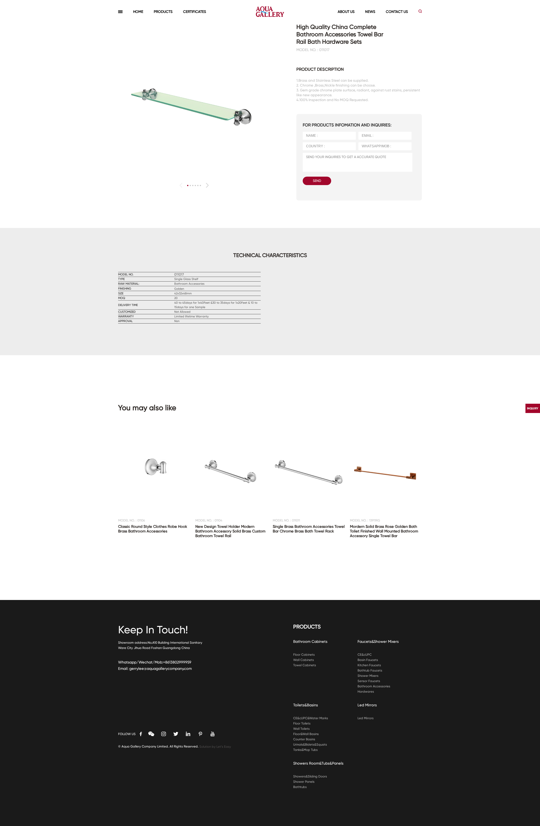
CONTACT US (397, 11)
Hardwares (366, 691)
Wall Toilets (301, 729)
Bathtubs (300, 787)
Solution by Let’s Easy (215, 747)
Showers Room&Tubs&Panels (318, 763)
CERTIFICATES (194, 11)
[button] (207, 185)
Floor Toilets (301, 723)
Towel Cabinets (304, 665)
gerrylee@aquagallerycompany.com (160, 668)
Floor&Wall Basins (306, 734)
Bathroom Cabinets (310, 641)
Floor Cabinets (304, 655)
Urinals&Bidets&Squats (310, 744)
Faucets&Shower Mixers (378, 641)
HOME (138, 11)
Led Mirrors (367, 705)
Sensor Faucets (369, 681)
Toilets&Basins (305, 705)
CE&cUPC (365, 655)
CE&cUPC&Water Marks (310, 718)
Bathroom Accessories (374, 686)
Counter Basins (304, 739)
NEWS (370, 11)
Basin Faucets (368, 660)
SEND (317, 181)
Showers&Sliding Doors (310, 776)
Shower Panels (304, 782)
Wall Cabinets (303, 660)
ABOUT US (346, 11)
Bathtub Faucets (370, 670)
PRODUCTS (163, 11)
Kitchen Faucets (369, 665)
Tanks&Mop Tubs (305, 750)
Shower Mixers (368, 676)
